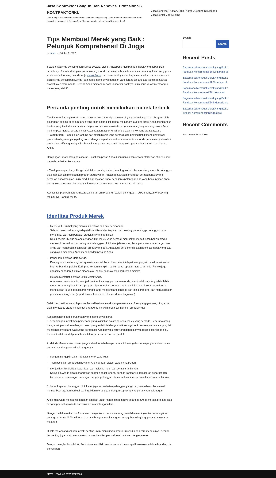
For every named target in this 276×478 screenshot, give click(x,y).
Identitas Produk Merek (75, 216)
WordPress (75, 474)
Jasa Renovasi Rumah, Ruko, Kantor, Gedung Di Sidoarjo (184, 11)
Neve (50, 474)
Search (187, 37)
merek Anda (94, 75)
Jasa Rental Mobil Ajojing (165, 15)
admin (53, 53)
